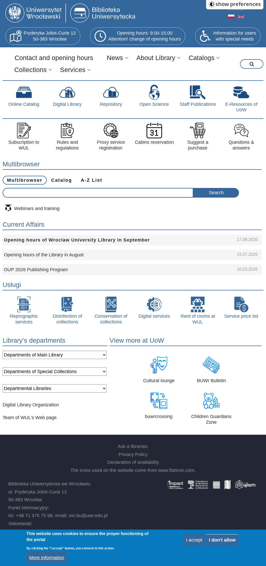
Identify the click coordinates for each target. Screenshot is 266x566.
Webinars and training (36, 208)
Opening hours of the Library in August (44, 254)
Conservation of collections (111, 319)
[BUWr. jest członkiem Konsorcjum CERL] (197, 486)
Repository (111, 104)
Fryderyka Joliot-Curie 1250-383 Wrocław (50, 36)
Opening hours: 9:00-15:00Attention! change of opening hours (144, 36)
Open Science (154, 104)
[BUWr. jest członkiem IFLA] (216, 486)
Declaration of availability (133, 462)
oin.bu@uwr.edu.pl (88, 515)
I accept (194, 540)
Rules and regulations (67, 145)
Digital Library (67, 104)
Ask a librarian (132, 446)
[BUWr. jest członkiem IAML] (227, 486)
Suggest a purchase (197, 145)
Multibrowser (24, 180)
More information (46, 557)
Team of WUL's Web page (30, 417)
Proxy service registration (111, 145)
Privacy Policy (133, 454)
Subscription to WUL (23, 145)
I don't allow (222, 540)
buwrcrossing (158, 416)
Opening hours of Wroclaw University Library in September (77, 240)
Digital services (154, 316)
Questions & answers (241, 145)
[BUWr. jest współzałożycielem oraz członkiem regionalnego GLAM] (245, 486)
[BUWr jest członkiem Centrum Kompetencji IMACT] (175, 486)
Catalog (61, 180)
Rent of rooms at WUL (198, 319)
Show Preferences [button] (238, 4)
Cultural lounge (159, 380)
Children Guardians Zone (211, 419)
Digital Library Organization (31, 404)
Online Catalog (23, 104)
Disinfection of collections (67, 319)
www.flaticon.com (176, 470)
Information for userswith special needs (234, 36)
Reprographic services (24, 319)
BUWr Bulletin (211, 380)
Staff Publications (198, 104)
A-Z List (91, 180)
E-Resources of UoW (241, 107)
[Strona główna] (71, 13)
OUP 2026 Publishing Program (36, 269)
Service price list (241, 316)
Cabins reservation (154, 142)
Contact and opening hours (54, 57)
